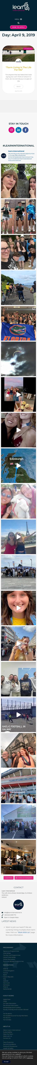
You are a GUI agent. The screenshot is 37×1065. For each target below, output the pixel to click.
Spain (5, 975)
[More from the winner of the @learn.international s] (18, 465)
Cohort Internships (9, 957)
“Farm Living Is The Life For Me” (18, 68)
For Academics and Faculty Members (15, 1015)
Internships (7, 953)
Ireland (5, 968)
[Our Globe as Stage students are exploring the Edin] (18, 287)
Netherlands (7, 989)
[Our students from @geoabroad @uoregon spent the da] (18, 252)
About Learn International (11, 1030)
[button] (17, 19)
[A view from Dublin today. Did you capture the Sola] (18, 359)
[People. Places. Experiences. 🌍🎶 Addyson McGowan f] (18, 608)
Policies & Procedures (10, 1046)
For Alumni (6, 1017)
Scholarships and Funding (12, 1007)
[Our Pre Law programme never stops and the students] (18, 750)
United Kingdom (8, 970)
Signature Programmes (11, 951)
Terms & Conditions (9, 1044)
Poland (5, 987)
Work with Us (7, 1036)
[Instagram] (11, 130)
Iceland (5, 981)
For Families (7, 1019)
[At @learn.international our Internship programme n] (18, 857)
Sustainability (7, 1032)
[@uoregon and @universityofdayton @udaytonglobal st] (18, 714)
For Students (7, 1013)
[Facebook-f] (25, 130)
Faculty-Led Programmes (11, 955)
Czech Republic (8, 977)
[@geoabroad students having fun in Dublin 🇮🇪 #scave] (18, 216)
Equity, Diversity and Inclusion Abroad (15, 1009)
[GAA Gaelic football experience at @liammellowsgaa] (18, 821)
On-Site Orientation (9, 1003)
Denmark (6, 983)
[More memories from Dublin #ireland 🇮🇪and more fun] (18, 181)
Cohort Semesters (9, 959)
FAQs (5, 1001)
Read (18, 86)
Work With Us (24, 932)
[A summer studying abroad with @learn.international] (18, 394)
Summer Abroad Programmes (13, 961)
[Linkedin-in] (18, 130)
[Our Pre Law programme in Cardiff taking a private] (18, 786)
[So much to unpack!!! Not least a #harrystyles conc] (18, 643)
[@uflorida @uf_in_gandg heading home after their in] (18, 323)
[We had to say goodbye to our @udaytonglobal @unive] (18, 679)
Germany (6, 985)
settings (30, 1058)
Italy (4, 979)
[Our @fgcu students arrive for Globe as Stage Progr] (18, 572)
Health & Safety (8, 1048)
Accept (6, 1061)
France (5, 972)
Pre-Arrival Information (10, 1005)
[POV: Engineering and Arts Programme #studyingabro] (18, 430)
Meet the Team (8, 1034)
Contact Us (6, 1038)
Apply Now (6, 999)
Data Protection (8, 1042)
